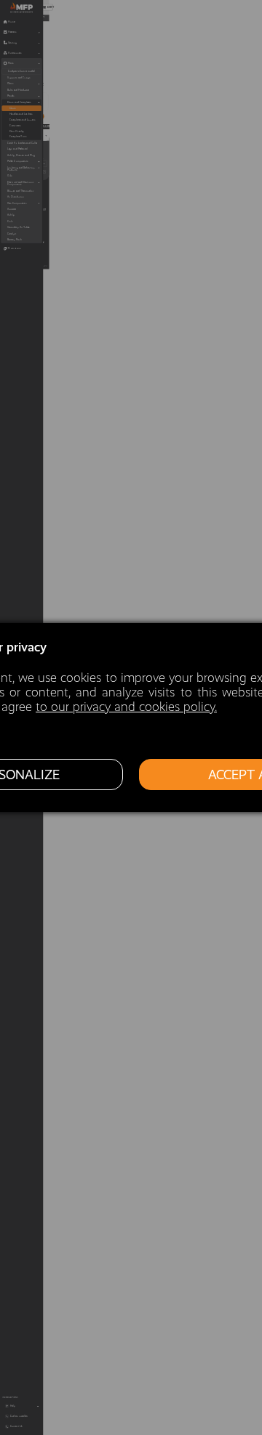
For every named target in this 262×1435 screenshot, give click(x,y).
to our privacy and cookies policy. (126, 706)
